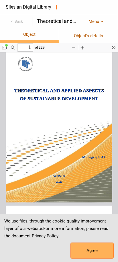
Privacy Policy (45, 236)
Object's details (88, 35)
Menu (93, 21)
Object (29, 34)
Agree (92, 250)
